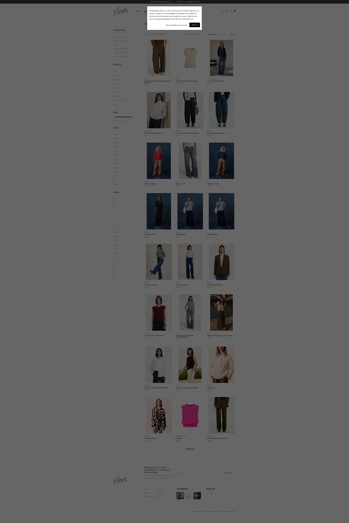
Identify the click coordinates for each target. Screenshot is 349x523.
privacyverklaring (164, 19)
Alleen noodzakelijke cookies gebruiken (176, 25)
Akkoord (195, 25)
